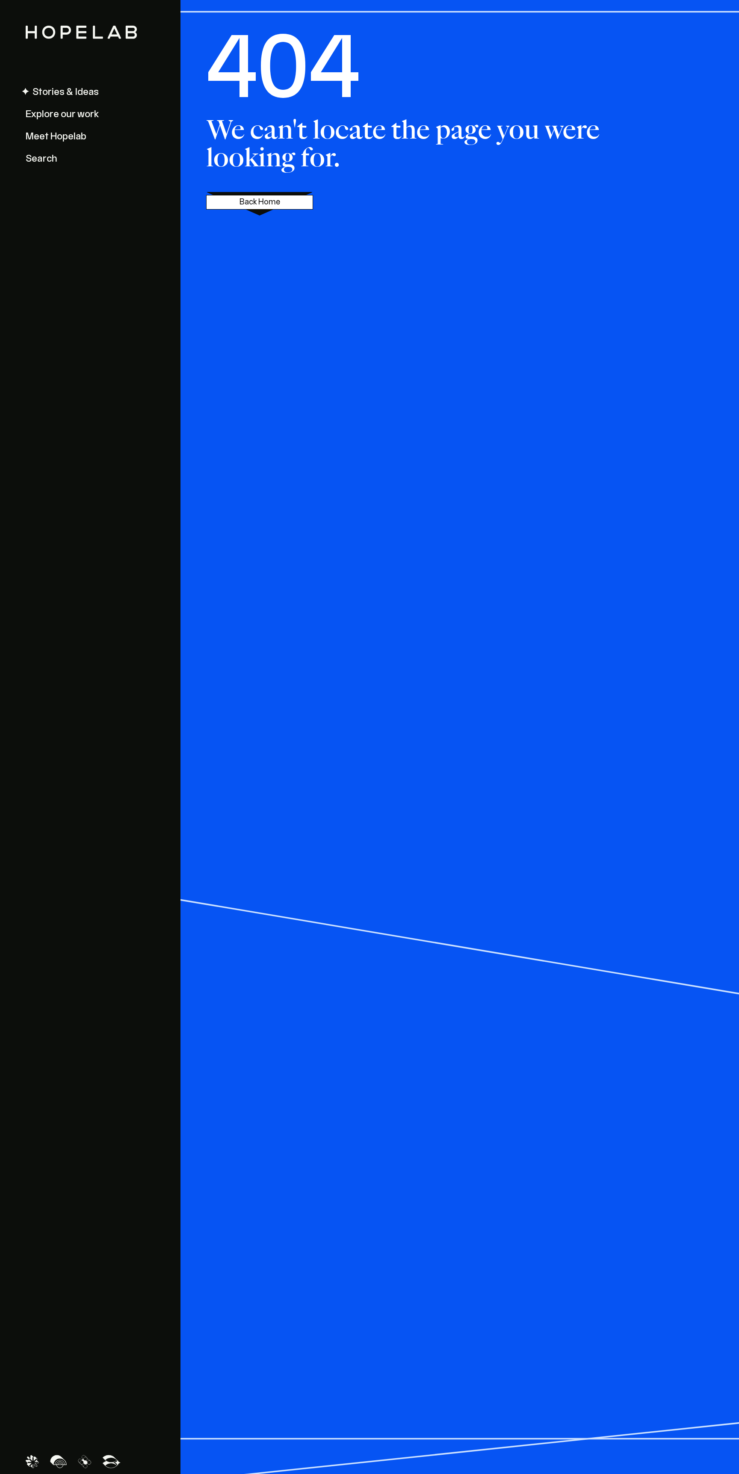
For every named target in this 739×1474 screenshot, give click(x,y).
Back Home (259, 202)
